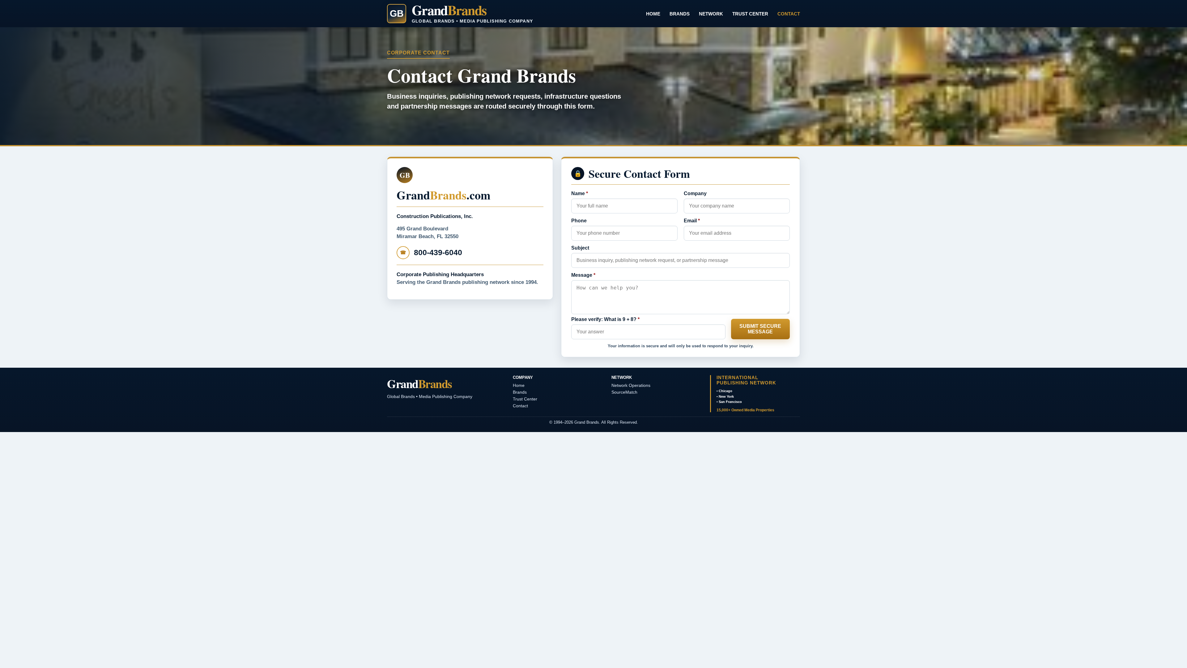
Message (583, 275)
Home (653, 13)
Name (579, 193)
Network (711, 13)
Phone (579, 220)
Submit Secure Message (760, 328)
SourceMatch (624, 392)
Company (695, 193)
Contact (788, 13)
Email (692, 220)
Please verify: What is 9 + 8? (605, 319)
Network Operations (630, 385)
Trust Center (750, 13)
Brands (680, 13)
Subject (580, 247)
